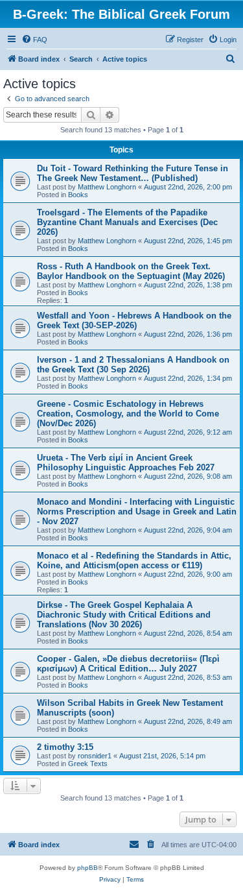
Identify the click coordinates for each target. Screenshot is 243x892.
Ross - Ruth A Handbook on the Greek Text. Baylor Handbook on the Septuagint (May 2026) (131, 271)
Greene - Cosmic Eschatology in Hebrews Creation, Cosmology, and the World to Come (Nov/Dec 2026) (128, 413)
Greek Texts (88, 763)
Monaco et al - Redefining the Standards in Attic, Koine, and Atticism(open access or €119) (134, 560)
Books (78, 195)
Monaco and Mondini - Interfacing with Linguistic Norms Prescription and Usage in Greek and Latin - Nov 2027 (137, 511)
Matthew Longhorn (107, 187)
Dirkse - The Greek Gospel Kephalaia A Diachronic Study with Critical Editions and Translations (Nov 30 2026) (124, 614)
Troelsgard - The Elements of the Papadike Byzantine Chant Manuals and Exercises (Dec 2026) (127, 222)
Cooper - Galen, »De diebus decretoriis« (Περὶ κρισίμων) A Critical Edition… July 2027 (128, 663)
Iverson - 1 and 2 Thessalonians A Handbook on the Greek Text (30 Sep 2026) (133, 364)
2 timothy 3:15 (65, 747)
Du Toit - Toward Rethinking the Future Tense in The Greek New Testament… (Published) (132, 173)
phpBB (87, 867)
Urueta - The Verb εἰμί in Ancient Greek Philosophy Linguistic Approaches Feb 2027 (125, 462)
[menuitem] (34, 39)
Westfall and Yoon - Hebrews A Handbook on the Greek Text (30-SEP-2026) (134, 320)
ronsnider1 (94, 756)
